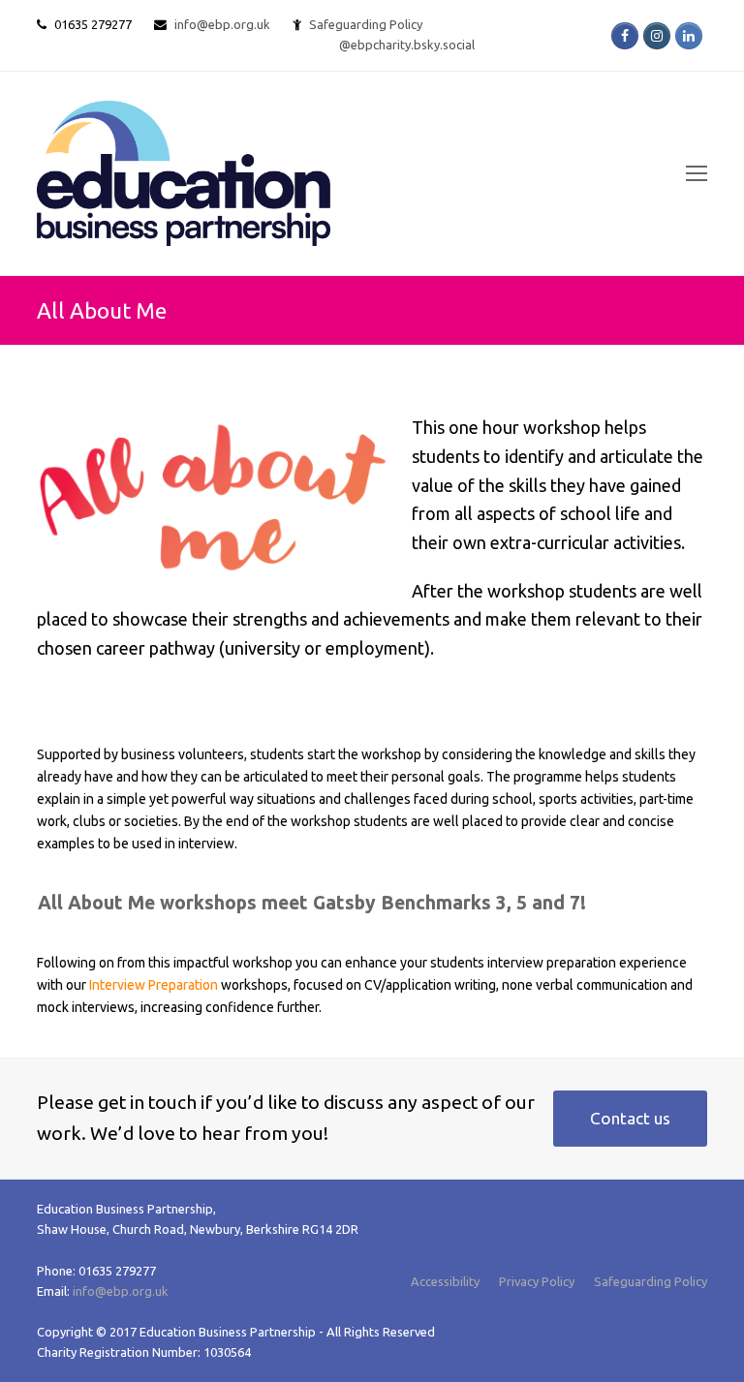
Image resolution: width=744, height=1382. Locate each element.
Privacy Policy (536, 1281)
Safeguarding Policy (650, 1281)
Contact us (630, 1118)
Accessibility (445, 1281)
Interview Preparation (153, 985)
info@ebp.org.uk (222, 24)
